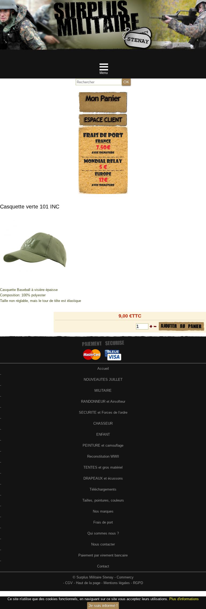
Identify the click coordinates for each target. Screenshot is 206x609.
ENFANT (103, 434)
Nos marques (103, 511)
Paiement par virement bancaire (103, 555)
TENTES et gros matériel (103, 467)
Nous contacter (103, 544)
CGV (69, 583)
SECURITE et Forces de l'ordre (103, 412)
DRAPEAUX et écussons (103, 478)
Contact (103, 566)
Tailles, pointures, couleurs (103, 500)
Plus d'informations (184, 599)
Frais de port (103, 522)
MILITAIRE (103, 390)
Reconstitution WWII (103, 456)
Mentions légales (117, 583)
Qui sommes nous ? (103, 533)
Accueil (103, 369)
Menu (104, 73)
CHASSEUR (103, 423)
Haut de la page (88, 583)
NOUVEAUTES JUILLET (103, 380)
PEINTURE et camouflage (103, 445)
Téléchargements (103, 489)
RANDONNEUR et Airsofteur (103, 401)
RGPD (138, 583)
